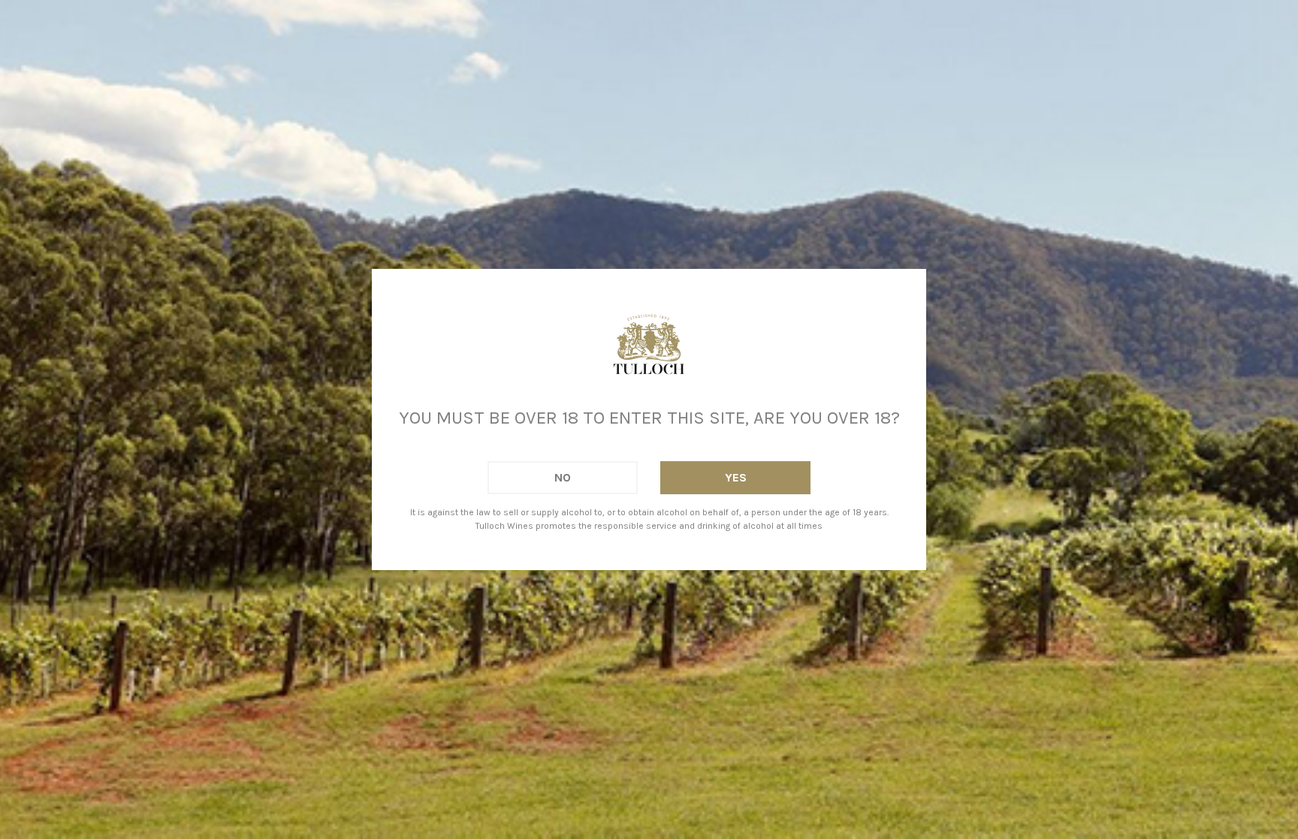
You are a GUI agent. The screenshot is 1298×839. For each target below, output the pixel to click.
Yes (736, 477)
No (562, 477)
